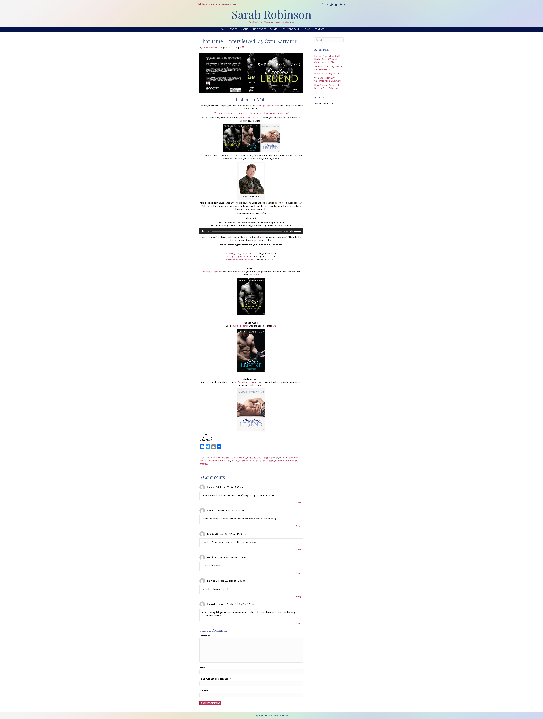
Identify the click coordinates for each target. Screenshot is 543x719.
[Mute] (291, 231)
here (256, 274)
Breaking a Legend (211, 271)
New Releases (222, 457)
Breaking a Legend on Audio (239, 253)
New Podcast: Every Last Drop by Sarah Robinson (326, 87)
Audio (212, 457)
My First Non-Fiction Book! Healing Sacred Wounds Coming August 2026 (327, 59)
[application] (251, 231)
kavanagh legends (240, 460)
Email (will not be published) (215, 678)
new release (267, 460)
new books (255, 460)
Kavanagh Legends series (268, 105)
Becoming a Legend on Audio (239, 259)
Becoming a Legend (247, 382)
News (233, 457)
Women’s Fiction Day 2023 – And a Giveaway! (328, 68)
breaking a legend (208, 460)
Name (203, 667)
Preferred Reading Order (326, 73)
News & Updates (245, 457)
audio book (294, 457)
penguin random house (285, 460)
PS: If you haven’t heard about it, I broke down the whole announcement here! (251, 113)
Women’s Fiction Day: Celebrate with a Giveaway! (327, 79)
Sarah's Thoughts (262, 457)
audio (285, 457)
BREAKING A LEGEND (251, 117)
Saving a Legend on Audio (239, 256)
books (261, 237)
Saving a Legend (239, 325)
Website (203, 690)
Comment (205, 635)
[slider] (297, 231)
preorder (203, 463)
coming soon (224, 460)
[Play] (203, 231)
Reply (298, 502)
